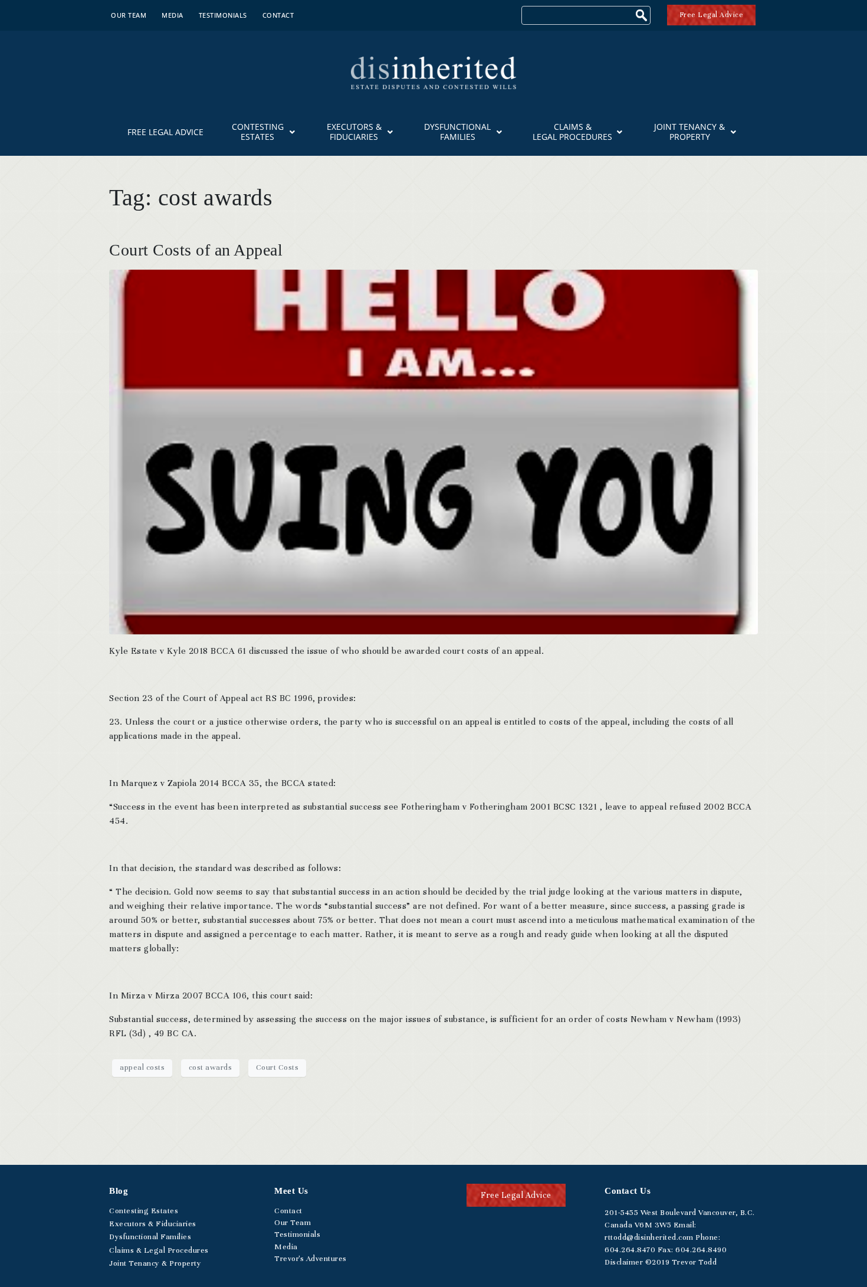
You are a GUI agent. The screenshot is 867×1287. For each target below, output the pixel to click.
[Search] (643, 16)
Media (172, 15)
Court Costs (277, 1067)
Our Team (128, 15)
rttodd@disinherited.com (649, 1237)
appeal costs (142, 1067)
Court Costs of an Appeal (196, 250)
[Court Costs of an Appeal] (433, 451)
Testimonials (223, 15)
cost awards (210, 1067)
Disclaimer (624, 1262)
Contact (278, 15)
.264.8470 (630, 1250)
